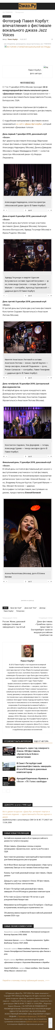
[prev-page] (4, 791)
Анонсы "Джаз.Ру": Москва (6, 783)
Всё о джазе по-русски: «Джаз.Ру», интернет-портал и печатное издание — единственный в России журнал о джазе (27, 814)
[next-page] (8, 791)
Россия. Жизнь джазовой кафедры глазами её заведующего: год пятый (14, 624)
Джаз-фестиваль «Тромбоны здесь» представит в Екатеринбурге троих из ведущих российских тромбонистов (41, 628)
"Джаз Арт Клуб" (16, 608)
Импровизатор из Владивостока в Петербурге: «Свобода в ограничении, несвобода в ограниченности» (28, 906)
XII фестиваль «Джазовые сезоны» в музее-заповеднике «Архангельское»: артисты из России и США (26, 849)
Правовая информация (27, 1016)
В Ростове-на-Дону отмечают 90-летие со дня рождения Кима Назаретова (24, 898)
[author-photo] (27, 657)
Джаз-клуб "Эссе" (31, 608)
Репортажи (19, 12)
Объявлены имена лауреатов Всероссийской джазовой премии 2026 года (28, 914)
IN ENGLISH (42, 1016)
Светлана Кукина (11, 940)
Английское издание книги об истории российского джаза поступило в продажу (26, 839)
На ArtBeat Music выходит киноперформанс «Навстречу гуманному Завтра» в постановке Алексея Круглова (28, 866)
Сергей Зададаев (11, 968)
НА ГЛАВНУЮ (8, 12)
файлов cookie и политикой (36, 1021)
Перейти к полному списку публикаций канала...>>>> (26, 980)
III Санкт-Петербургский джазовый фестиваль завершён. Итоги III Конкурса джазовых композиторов (27, 890)
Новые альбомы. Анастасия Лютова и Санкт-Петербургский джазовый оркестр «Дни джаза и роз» (27, 951)
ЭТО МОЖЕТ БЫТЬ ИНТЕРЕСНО (17, 741)
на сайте (29, 124)
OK (50, 1023)
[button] (4, 6)
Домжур (42, 608)
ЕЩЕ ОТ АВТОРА (41, 741)
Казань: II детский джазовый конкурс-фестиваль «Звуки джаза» (28, 874)
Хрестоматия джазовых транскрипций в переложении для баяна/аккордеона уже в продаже (27, 858)
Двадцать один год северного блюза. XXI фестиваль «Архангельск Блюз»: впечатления (27, 882)
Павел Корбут (13, 39)
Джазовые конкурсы (6, 768)
